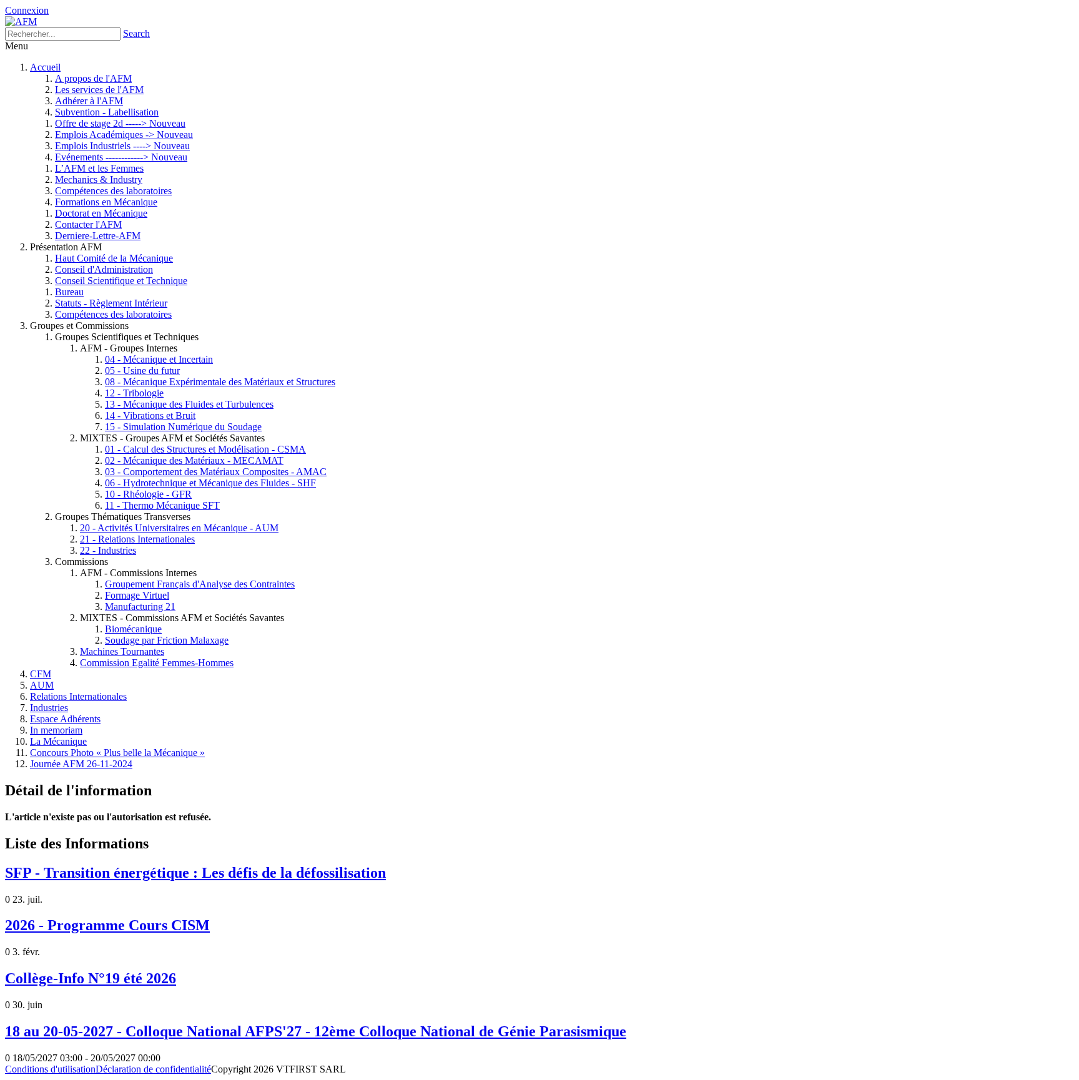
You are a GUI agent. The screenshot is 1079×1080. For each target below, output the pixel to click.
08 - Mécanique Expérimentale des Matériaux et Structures (220, 381)
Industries (49, 707)
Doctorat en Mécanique (101, 213)
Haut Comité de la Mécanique (114, 258)
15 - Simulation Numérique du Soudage (183, 426)
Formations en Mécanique (106, 202)
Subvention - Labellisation (107, 112)
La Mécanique (58, 741)
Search (136, 33)
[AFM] (21, 21)
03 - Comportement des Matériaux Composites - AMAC (216, 471)
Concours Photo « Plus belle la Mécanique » (117, 752)
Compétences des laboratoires (113, 190)
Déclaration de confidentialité (153, 1069)
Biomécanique (133, 629)
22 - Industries (108, 550)
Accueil (45, 67)
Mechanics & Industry (98, 179)
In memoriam (56, 730)
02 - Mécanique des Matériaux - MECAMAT (194, 460)
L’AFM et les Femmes (99, 168)
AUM (42, 685)
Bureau (69, 292)
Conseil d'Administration (104, 269)
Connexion (27, 10)
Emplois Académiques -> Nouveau (124, 134)
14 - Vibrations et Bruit (150, 415)
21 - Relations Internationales (137, 539)
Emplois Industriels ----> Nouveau (122, 145)
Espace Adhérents (65, 719)
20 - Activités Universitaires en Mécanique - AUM (179, 528)
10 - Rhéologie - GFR (148, 494)
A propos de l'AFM (93, 78)
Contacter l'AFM (88, 224)
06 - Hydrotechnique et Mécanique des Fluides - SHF (210, 483)
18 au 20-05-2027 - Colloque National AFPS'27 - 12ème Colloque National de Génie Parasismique (315, 1031)
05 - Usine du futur (142, 370)
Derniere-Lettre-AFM (97, 235)
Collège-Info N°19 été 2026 (90, 978)
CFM (40, 674)
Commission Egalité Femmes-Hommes (157, 662)
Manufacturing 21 (140, 606)
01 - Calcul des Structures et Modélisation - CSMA (205, 449)
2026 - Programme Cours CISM (107, 925)
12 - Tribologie (134, 393)
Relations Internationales (78, 696)
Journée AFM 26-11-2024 (81, 763)
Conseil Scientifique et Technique (121, 280)
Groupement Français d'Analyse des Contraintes (200, 584)
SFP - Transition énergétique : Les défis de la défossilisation (195, 873)
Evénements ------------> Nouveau (121, 157)
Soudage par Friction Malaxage (167, 640)
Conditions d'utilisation (50, 1069)
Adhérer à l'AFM (89, 101)
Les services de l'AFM (99, 89)
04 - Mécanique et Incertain (159, 359)
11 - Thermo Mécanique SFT (162, 505)
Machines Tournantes (122, 651)
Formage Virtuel (137, 595)
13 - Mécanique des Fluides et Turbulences (189, 404)
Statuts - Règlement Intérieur (111, 303)
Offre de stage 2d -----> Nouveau (120, 123)
